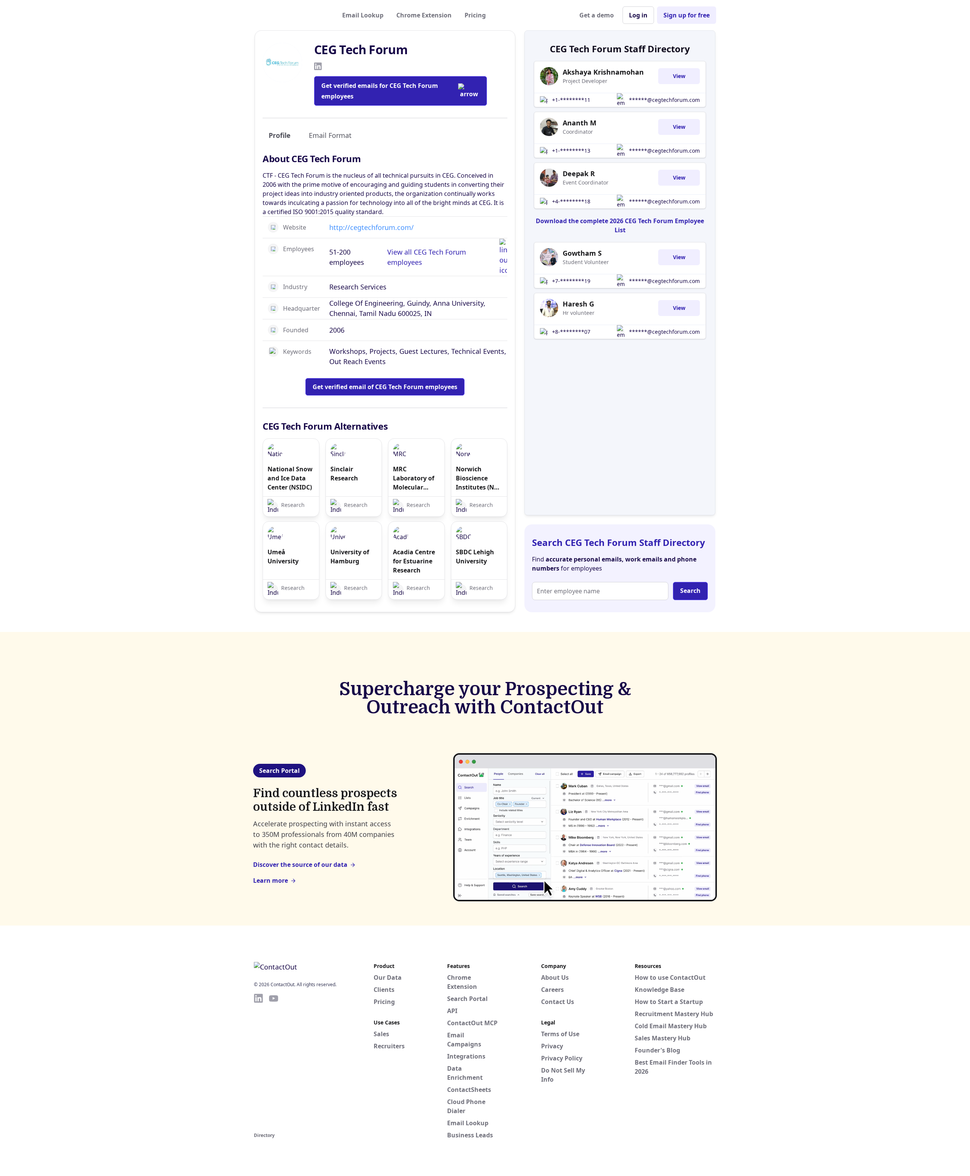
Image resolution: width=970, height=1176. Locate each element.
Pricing (475, 15)
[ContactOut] (291, 15)
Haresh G (578, 303)
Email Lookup (362, 15)
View (679, 76)
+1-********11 (571, 99)
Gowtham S (582, 253)
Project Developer (585, 80)
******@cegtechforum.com (664, 99)
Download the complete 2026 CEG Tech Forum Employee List (620, 225)
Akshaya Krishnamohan (603, 72)
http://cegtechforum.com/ (371, 227)
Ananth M (579, 122)
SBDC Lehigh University (475, 556)
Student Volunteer (586, 262)
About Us (555, 977)
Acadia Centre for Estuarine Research (414, 561)
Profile (280, 135)
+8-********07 (571, 331)
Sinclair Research (344, 473)
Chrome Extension (424, 15)
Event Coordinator (586, 182)
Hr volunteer (579, 312)
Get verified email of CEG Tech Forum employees (385, 387)
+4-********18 (571, 201)
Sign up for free (686, 15)
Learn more (270, 880)
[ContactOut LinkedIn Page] (258, 1061)
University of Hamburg (349, 556)
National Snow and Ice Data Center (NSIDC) (290, 478)
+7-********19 (571, 281)
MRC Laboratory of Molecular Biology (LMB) (413, 478)
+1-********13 (571, 150)
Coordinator (578, 131)
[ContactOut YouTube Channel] (273, 1061)
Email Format (330, 135)
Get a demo (596, 15)
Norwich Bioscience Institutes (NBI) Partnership (479, 478)
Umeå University (283, 556)
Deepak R (579, 173)
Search (690, 590)
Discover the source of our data (300, 864)
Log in (638, 15)
